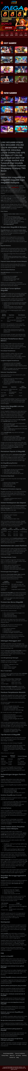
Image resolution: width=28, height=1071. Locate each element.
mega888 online (15, 187)
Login (21, 28)
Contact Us (12, 1057)
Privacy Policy (5, 1055)
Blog (17, 1057)
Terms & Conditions (20, 1053)
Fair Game (18, 1055)
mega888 (3, 174)
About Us (12, 1055)
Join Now (8, 28)
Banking (24, 1055)
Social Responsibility (8, 1053)
